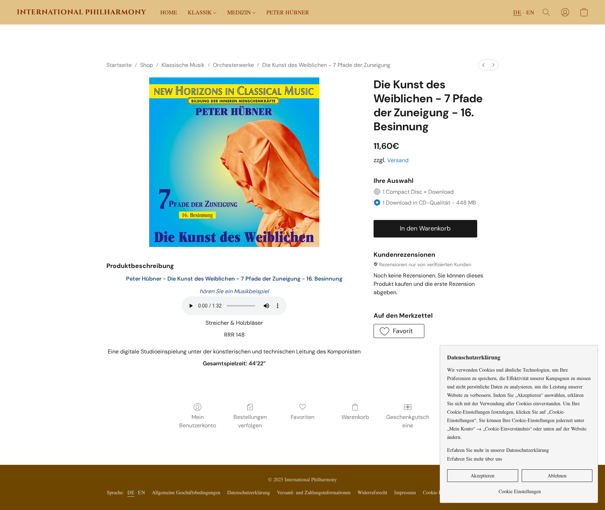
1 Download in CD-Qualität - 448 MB (429, 202)
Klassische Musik (182, 65)
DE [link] (130, 492)
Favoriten (302, 417)
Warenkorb (355, 417)
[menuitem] (483, 65)
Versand (398, 160)
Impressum (405, 492)
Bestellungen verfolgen (250, 421)
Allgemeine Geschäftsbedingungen (186, 492)
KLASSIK (200, 12)
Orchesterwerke (233, 65)
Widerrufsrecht (372, 492)
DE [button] (517, 12)
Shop (146, 65)
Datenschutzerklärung (248, 492)
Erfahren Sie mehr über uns (474, 458)
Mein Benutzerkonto (197, 421)
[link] (519, 489)
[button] (81, 12)
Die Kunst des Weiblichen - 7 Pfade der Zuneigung (326, 65)
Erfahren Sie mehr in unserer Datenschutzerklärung (498, 450)
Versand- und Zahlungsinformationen (313, 492)
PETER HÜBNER (287, 12)
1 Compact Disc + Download (418, 191)
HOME (168, 12)
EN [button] (530, 12)
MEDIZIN (239, 12)
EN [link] (141, 492)
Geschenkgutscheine (407, 421)
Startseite (119, 65)
